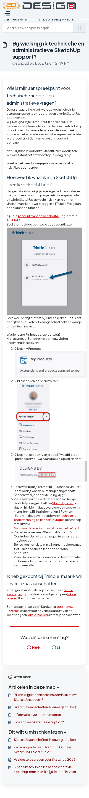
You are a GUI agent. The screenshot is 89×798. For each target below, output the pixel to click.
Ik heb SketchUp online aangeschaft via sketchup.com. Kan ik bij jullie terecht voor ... (46, 769)
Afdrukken (22, 676)
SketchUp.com (62, 503)
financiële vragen (52, 520)
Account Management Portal (38, 216)
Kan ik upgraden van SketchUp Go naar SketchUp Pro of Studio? (42, 749)
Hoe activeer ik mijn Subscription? (39, 722)
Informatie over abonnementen (37, 714)
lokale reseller (37, 615)
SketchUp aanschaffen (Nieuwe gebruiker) (45, 707)
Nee (36, 647)
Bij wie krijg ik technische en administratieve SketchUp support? (46, 697)
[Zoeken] (79, 28)
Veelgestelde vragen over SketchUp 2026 (45, 759)
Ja (58, 647)
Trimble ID (13, 220)
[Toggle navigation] (7, 13)
